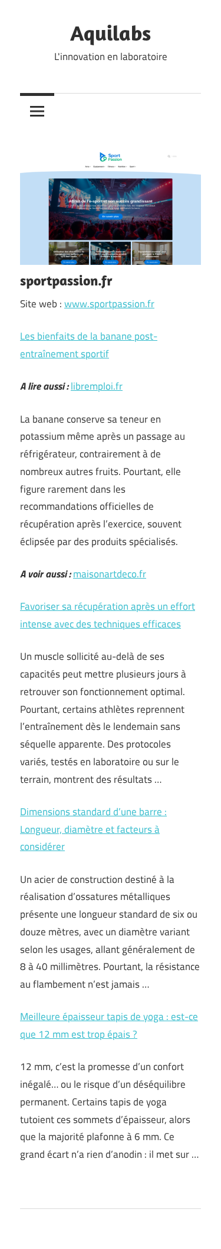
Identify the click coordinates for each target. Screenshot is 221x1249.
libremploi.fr (97, 386)
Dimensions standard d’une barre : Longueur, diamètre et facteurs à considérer (93, 829)
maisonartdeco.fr (109, 574)
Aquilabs (110, 32)
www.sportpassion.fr (109, 303)
